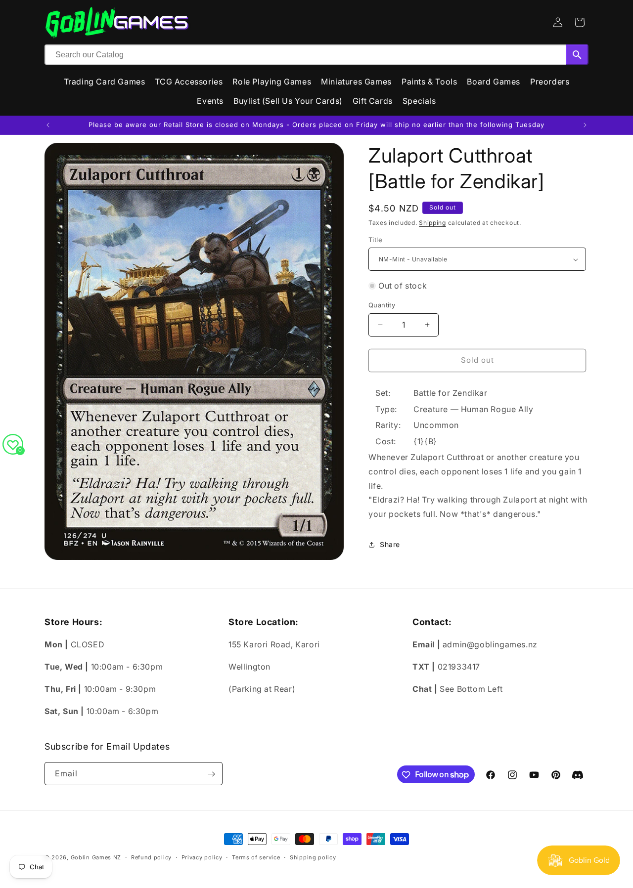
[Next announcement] (585, 125)
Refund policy (151, 856)
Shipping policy (313, 856)
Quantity (381, 305)
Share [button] (390, 544)
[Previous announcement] (48, 125)
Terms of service (256, 856)
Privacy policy (202, 856)
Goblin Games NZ (96, 857)
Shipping (432, 222)
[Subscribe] (211, 774)
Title (375, 240)
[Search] (577, 54)
